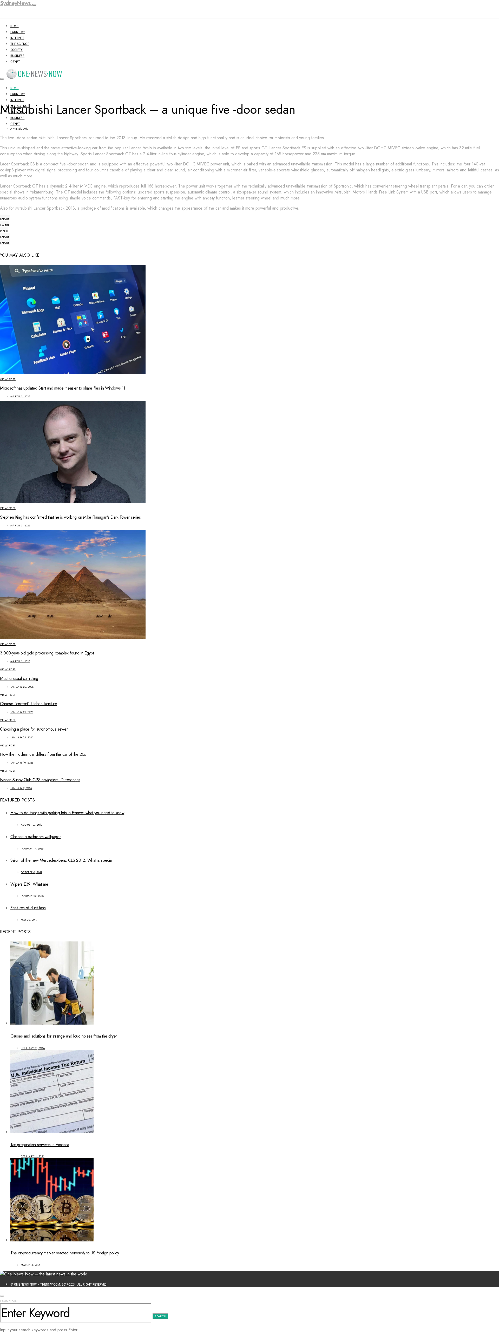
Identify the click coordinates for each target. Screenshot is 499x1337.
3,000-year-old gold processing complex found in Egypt (47, 653)
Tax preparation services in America (39, 1145)
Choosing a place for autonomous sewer (34, 729)
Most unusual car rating (19, 678)
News (14, 26)
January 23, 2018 (32, 896)
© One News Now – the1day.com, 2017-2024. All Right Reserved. (58, 1284)
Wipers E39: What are (29, 884)
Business (17, 56)
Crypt (15, 62)
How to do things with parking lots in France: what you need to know (67, 813)
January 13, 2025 (21, 737)
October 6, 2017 (31, 872)
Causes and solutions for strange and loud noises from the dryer (63, 1036)
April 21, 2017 (19, 129)
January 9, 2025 (21, 788)
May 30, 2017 (29, 920)
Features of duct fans (28, 908)
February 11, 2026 (32, 1156)
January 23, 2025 (22, 687)
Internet (17, 38)
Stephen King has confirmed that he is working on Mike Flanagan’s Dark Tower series (70, 517)
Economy (17, 32)
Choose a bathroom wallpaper (35, 837)
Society (16, 50)
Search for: (8, 1301)
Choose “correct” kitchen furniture (28, 704)
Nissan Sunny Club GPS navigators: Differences (40, 780)
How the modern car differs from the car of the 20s (43, 754)
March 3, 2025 (20, 396)
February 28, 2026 (33, 1048)
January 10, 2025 (21, 763)
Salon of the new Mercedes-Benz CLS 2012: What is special (61, 860)
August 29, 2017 (32, 825)
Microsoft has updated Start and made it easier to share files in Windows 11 (62, 388)
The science (19, 44)
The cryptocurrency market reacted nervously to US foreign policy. (65, 1253)
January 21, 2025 (21, 712)
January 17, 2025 (32, 849)
